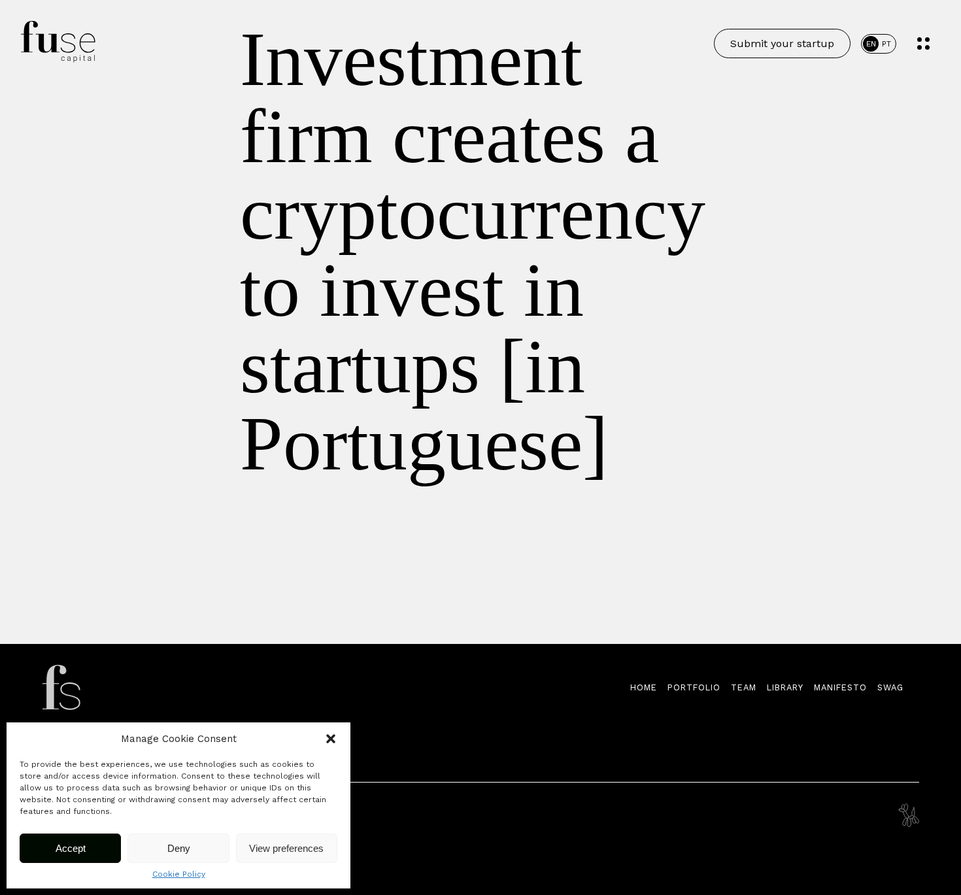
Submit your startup (782, 43)
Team (743, 687)
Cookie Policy (178, 874)
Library (785, 687)
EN (871, 43)
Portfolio (693, 687)
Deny (178, 848)
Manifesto (840, 687)
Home (643, 687)
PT (886, 43)
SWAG (890, 687)
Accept (71, 848)
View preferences (286, 848)
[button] (330, 738)
